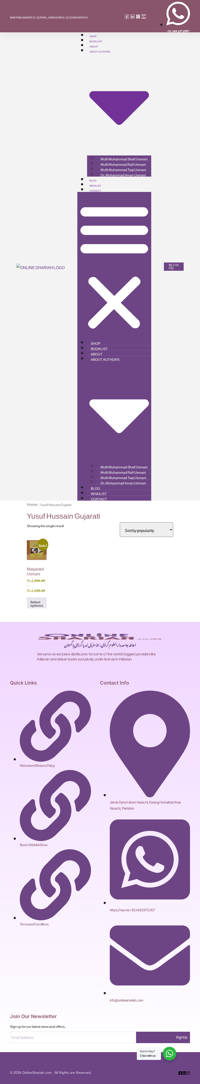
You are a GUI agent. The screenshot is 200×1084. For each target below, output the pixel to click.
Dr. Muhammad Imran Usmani (123, 174)
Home (32, 503)
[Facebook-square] (127, 16)
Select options (36, 602)
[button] (114, 266)
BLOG (93, 180)
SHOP (93, 36)
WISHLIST (95, 185)
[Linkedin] (132, 16)
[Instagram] (138, 16)
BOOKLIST (96, 41)
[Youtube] (144, 16)
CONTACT (95, 190)
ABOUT (94, 46)
